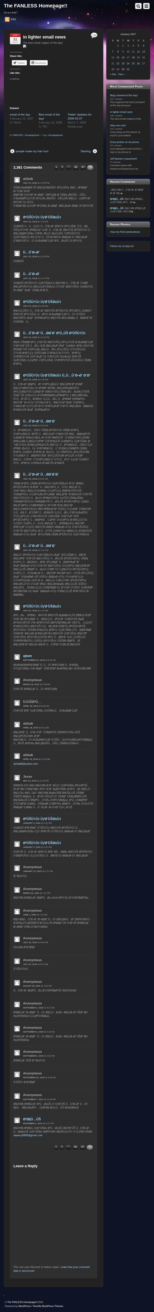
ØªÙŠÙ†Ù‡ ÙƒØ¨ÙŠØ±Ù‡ (42, 217)
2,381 (94, 35)
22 (118, 63)
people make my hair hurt (32, 151)
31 (128, 69)
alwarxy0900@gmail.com (28, 1135)
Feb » (121, 74)
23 (123, 63)
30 (123, 69)
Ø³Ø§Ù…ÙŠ (32, 1119)
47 (83, 167)
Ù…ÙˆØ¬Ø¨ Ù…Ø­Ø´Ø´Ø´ (41, 474)
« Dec (113, 74)
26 (138, 63)
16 (123, 57)
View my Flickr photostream (125, 232)
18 (133, 57)
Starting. (86, 151)
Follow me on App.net (122, 246)
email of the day (20, 114)
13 (143, 51)
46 (75, 167)
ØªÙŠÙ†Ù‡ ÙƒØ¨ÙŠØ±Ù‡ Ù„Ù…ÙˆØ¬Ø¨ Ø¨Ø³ (56, 375)
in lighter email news (44, 36)
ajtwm (27, 656)
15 (118, 57)
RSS (13, 19)
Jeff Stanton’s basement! (123, 158)
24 (128, 63)
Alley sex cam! (118, 125)
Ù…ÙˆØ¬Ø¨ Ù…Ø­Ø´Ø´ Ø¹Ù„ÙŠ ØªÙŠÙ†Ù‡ (54, 333)
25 (133, 63)
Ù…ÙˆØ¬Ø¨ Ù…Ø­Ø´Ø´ (39, 421)
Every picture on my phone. (125, 142)
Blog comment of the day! (124, 95)
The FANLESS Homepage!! (22, 1302)
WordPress (24, 1306)
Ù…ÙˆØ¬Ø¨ (31, 252)
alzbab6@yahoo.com (25, 763)
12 (138, 51)
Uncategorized (32, 135)
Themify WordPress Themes (47, 1306)
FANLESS (18, 135)
